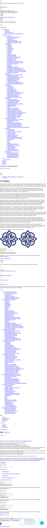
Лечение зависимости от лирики (14, 110)
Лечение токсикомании (12, 99)
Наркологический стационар (13, 79)
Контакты (4, 163)
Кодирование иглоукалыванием (14, 57)
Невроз (8, 142)
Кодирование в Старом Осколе (8, 299)
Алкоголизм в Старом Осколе (8, 340)
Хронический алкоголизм (12, 96)
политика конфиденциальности (20, 460)
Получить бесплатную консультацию (8, 253)
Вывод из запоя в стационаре (13, 36)
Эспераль (9, 53)
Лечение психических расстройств (14, 131)
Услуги (3, 34)
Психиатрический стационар (13, 145)
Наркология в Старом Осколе (8, 329)
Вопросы (4, 161)
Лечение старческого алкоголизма (14, 97)
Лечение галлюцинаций (12, 149)
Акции (3, 162)
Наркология (7, 73)
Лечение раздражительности (13, 150)
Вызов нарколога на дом (12, 75)
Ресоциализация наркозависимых (14, 125)
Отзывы (4, 160)
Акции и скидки (5, 418)
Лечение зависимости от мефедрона (14, 113)
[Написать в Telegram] (3, 439)
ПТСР (8, 140)
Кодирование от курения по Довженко (15, 62)
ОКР (8, 141)
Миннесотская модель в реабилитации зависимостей (18, 127)
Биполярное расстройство (12, 143)
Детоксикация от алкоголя (12, 94)
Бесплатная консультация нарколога (14, 74)
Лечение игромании (11, 104)
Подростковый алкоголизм (13, 91)
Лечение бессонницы (11, 147)
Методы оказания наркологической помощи (14, 33)
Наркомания (7, 98)
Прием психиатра (11, 129)
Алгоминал (9, 45)
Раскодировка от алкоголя (12, 72)
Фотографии (5, 427)
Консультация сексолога (12, 156)
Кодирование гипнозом (12, 58)
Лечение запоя (10, 39)
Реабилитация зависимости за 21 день (15, 82)
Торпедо (9, 52)
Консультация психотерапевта (13, 155)
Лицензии (7, 31)
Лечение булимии (11, 148)
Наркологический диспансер (13, 78)
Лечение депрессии (11, 133)
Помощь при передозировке (13, 109)
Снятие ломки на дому (12, 106)
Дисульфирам (10, 49)
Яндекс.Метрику (36, 458)
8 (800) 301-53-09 (3, 7)
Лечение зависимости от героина (14, 116)
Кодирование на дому (11, 60)
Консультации (8, 151)
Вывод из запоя (8, 35)
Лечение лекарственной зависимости (15, 83)
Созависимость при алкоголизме (14, 93)
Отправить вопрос (4, 497)
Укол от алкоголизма (11, 54)
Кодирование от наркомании (13, 101)
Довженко (9, 44)
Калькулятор (7, 159)
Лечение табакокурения (12, 102)
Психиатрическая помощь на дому (14, 137)
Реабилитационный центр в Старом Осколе (11, 374)
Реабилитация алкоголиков (13, 120)
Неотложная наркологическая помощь (15, 77)
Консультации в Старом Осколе (9, 407)
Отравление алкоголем (12, 40)
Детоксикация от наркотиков (13, 100)
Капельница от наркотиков (13, 108)
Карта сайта (15, 440)
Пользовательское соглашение (6, 440)
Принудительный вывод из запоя (14, 41)
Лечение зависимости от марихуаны (15, 111)
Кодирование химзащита (12, 63)
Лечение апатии (10, 146)
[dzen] (0, 439)
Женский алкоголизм (11, 89)
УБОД (8, 107)
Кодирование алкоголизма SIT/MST (14, 61)
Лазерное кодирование (12, 55)
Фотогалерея (7, 30)
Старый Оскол (11, 3)
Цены (3, 158)
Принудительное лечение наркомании (15, 103)
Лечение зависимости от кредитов (14, 138)
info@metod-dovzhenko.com (5, 275)
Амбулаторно (10, 85)
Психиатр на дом (11, 130)
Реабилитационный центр (10, 118)
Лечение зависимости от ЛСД (13, 117)
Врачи (3, 426)
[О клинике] (8, 23)
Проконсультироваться (12, 12)
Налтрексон (9, 51)
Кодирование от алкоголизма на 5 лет (15, 69)
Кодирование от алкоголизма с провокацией (16, 70)
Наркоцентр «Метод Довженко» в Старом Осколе (12, 176)
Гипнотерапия (10, 88)
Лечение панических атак (12, 134)
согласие (41, 459)
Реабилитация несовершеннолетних (14, 123)
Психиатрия (7, 128)
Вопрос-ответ (5, 419)
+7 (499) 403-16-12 (11, 17)
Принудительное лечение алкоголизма (15, 92)
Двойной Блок (10, 48)
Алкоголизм (7, 84)
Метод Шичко (10, 121)
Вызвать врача (3, 12)
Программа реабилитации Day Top (14, 126)
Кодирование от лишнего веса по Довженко (16, 71)
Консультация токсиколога (12, 157)
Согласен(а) (2, 462)
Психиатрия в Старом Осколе (8, 384)
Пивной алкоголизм (11, 90)
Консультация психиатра (12, 153)
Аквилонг (9, 46)
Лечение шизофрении (11, 136)
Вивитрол (9, 50)
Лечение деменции (11, 132)
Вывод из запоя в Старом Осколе (9, 291)
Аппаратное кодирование (12, 67)
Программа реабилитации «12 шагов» (15, 119)
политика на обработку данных (6, 460)
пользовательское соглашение (33, 460)
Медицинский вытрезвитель (13, 81)
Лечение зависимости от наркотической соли (16, 112)
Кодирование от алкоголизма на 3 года (15, 68)
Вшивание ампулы (11, 59)
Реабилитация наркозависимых (13, 122)
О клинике (4, 29)
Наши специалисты (9, 32)
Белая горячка (10, 139)
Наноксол (9, 64)
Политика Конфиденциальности (25, 440)
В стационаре (10, 87)
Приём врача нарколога (12, 80)
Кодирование (7, 43)
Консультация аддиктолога (13, 152)
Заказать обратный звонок (5, 485)
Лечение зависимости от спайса (14, 114)
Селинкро (9, 65)
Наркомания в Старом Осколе (8, 354)
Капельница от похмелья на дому (14, 42)
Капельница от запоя (11, 38)
